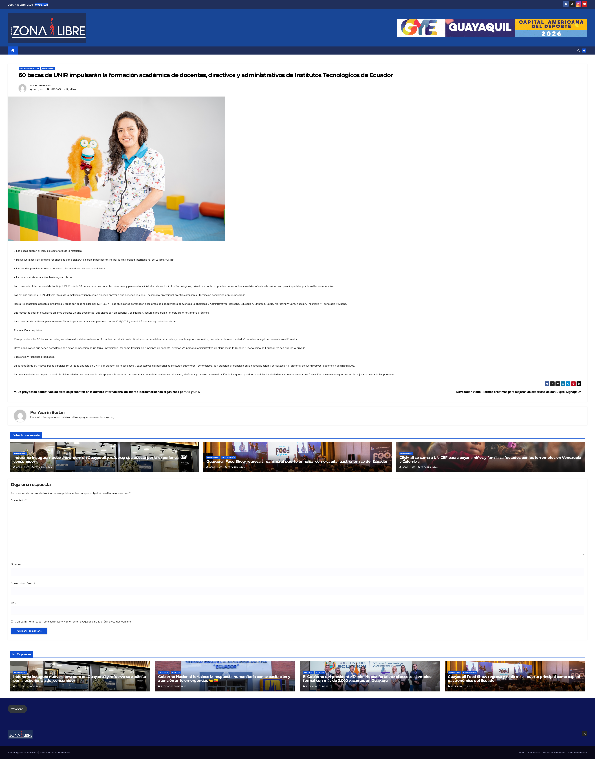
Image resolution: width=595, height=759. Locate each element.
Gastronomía (228, 457)
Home (521, 752)
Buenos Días (534, 752)
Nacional (308, 672)
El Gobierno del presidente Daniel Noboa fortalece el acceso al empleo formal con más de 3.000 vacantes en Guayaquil (367, 678)
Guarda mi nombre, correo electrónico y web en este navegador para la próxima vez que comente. (73, 621)
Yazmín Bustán (43, 85)
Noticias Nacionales (577, 752)
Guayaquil (164, 672)
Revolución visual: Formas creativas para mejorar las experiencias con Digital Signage (517, 392)
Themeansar (64, 752)
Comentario (19, 500)
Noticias (176, 672)
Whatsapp (17, 709)
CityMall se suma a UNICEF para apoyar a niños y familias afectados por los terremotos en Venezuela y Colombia (490, 459)
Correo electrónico (23, 583)
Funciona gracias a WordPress (23, 752)
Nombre (17, 564)
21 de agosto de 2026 (29, 686)
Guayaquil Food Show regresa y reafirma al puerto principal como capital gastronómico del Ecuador (297, 461)
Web (13, 602)
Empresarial (48, 68)
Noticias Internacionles (554, 752)
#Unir (73, 89)
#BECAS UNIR (59, 89)
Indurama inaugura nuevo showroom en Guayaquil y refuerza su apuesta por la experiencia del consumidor (99, 459)
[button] (578, 50)
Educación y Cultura (29, 68)
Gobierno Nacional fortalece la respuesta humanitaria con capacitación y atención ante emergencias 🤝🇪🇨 (224, 678)
